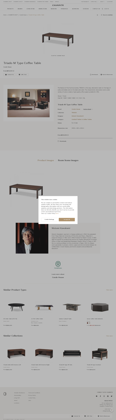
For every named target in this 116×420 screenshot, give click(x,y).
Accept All (67, 219)
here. (57, 213)
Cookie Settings (49, 219)
